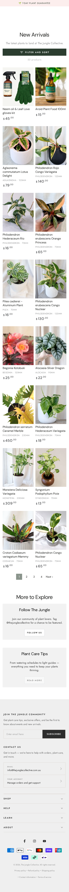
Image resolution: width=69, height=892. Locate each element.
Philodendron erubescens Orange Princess (48, 238)
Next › (49, 577)
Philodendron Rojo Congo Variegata (47, 170)
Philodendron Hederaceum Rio (13, 236)
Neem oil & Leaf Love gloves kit (16, 111)
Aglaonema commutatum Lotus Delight (15, 172)
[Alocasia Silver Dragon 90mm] (50, 345)
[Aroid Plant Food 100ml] (50, 86)
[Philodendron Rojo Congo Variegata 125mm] (50, 145)
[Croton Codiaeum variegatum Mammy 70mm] (18, 530)
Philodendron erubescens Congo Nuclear (47, 305)
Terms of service (44, 877)
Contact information (27, 877)
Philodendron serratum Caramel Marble (17, 429)
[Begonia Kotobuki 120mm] (18, 345)
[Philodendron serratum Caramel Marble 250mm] (18, 404)
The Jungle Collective (30, 864)
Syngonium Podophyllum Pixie (47, 491)
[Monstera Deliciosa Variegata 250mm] (18, 467)
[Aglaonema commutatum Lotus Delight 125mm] (18, 145)
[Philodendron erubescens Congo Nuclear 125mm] (50, 279)
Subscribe (54, 734)
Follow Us (34, 632)
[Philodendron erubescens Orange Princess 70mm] (50, 212)
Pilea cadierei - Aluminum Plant (13, 303)
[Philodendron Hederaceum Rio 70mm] (18, 212)
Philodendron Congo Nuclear (48, 554)
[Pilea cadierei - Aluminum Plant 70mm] (18, 279)
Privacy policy (20, 870)
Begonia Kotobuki (14, 368)
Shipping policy (48, 870)
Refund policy (33, 870)
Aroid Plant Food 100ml (50, 109)
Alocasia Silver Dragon (49, 368)
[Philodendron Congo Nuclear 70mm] (50, 530)
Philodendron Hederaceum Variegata (50, 429)
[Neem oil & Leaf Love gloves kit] (18, 86)
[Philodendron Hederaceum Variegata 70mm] (50, 404)
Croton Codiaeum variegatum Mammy (15, 554)
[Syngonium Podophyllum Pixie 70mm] (50, 467)
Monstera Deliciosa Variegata (15, 491)
